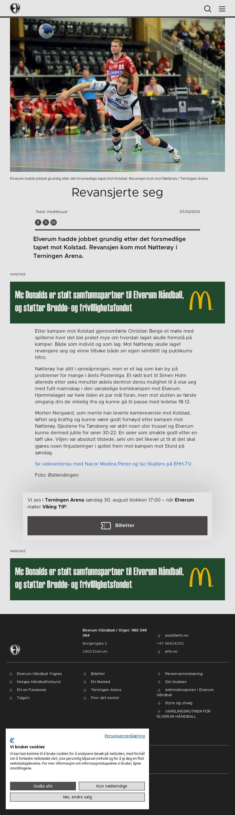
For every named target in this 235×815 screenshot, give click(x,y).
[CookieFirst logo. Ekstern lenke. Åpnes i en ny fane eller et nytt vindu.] (12, 740)
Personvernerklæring (125, 736)
